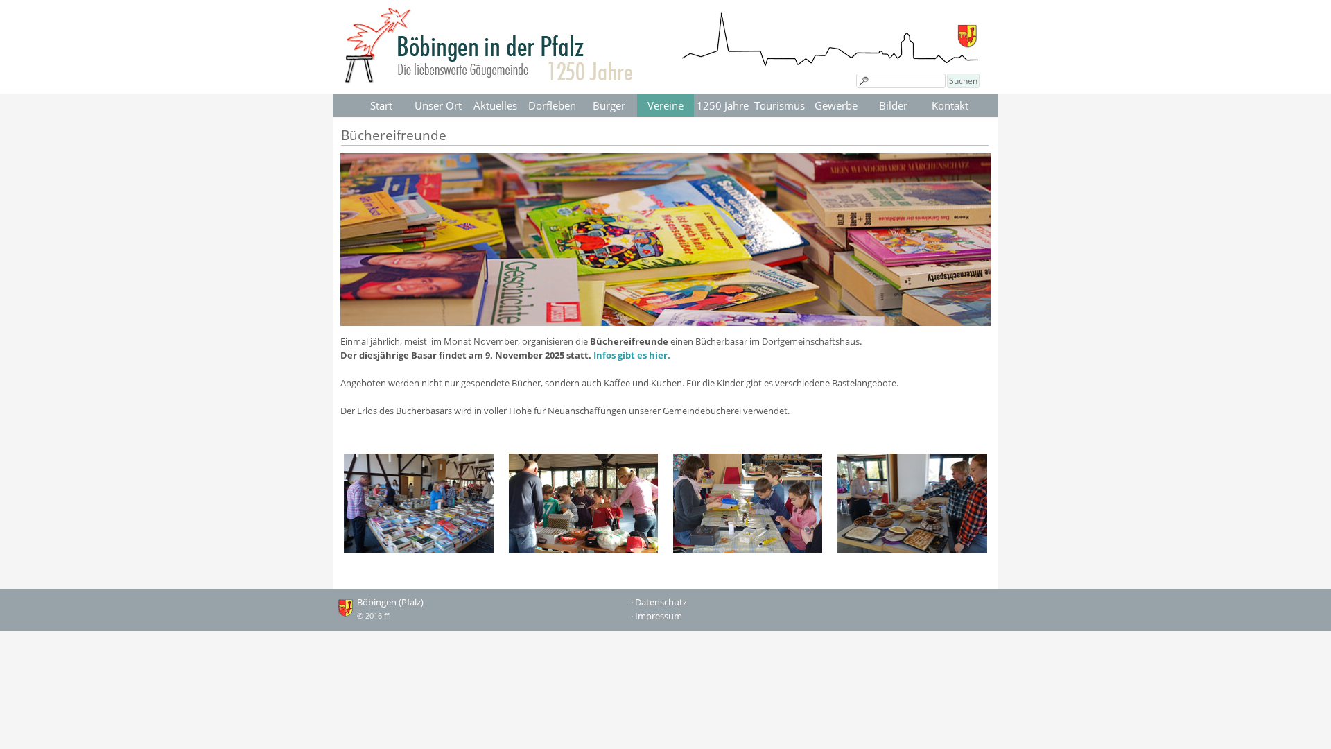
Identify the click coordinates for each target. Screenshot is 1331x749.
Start (381, 105)
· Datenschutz (659, 602)
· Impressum (656, 616)
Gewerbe (836, 105)
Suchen (963, 81)
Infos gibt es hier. (631, 355)
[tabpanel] (665, 375)
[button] (418, 504)
